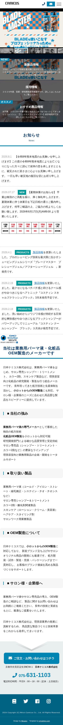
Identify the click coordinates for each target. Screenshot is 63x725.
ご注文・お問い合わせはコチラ (34, 658)
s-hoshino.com (44, 721)
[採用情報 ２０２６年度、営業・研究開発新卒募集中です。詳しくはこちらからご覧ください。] (31, 81)
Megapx (24, 721)
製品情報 (37, 252)
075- (35, 675)
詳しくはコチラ (32, 43)
